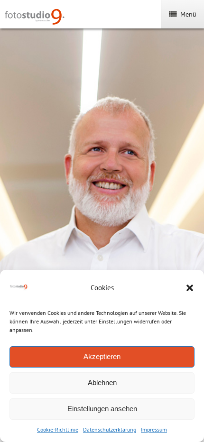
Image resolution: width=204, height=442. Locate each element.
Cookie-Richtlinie (57, 429)
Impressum (154, 429)
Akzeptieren (102, 356)
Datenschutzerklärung (109, 429)
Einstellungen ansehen (102, 409)
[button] (190, 288)
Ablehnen (102, 382)
